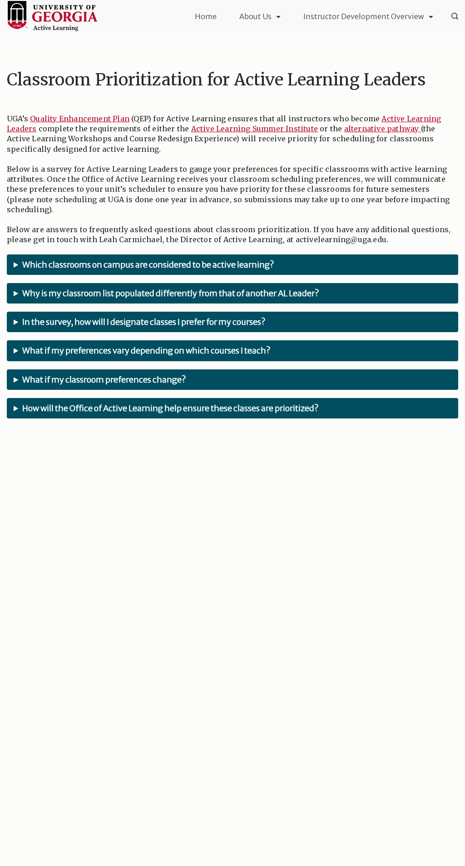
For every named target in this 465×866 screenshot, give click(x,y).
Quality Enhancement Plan (79, 118)
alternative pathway (382, 128)
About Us (255, 16)
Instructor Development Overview (363, 16)
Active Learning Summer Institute (254, 128)
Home (206, 16)
